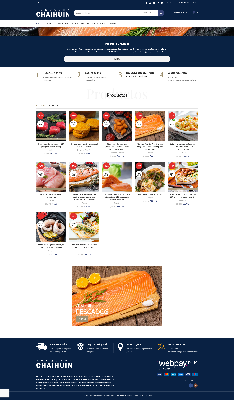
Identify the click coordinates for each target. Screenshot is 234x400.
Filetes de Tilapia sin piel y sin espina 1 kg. (51, 195)
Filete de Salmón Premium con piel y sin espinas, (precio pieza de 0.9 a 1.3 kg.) (150, 146)
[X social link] (150, 3)
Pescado (80, 150)
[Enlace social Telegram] (162, 3)
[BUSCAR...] (161, 13)
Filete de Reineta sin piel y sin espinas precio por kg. (84, 245)
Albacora (182, 200)
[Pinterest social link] (154, 3)
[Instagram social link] (196, 385)
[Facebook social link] (146, 3)
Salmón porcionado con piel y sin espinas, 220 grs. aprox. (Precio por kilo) (117, 197)
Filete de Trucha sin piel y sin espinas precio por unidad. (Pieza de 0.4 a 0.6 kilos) (84, 197)
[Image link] (177, 374)
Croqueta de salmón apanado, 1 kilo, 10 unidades (84, 145)
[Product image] (51, 126)
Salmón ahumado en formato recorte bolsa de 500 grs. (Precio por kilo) (182, 146)
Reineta (84, 251)
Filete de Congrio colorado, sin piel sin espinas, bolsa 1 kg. (51, 245)
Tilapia (51, 200)
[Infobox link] (55, 76)
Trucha (84, 203)
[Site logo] (52, 12)
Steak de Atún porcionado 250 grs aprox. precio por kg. (51, 145)
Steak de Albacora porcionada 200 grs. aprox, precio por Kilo (183, 195)
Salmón (88, 150)
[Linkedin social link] (158, 3)
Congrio (150, 198)
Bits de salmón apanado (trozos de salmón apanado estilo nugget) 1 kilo (117, 146)
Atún (51, 150)
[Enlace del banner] (117, 296)
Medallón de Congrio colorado (149, 194)
